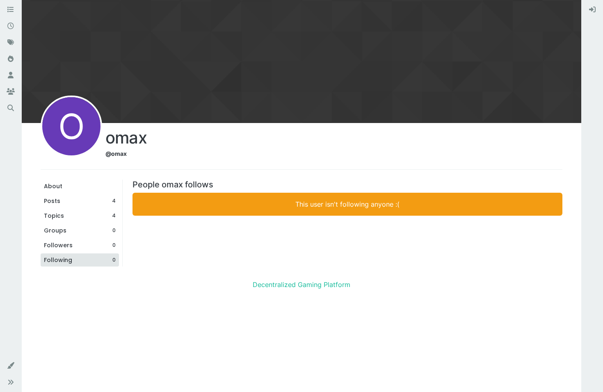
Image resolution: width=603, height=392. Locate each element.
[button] (10, 365)
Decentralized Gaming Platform (301, 284)
